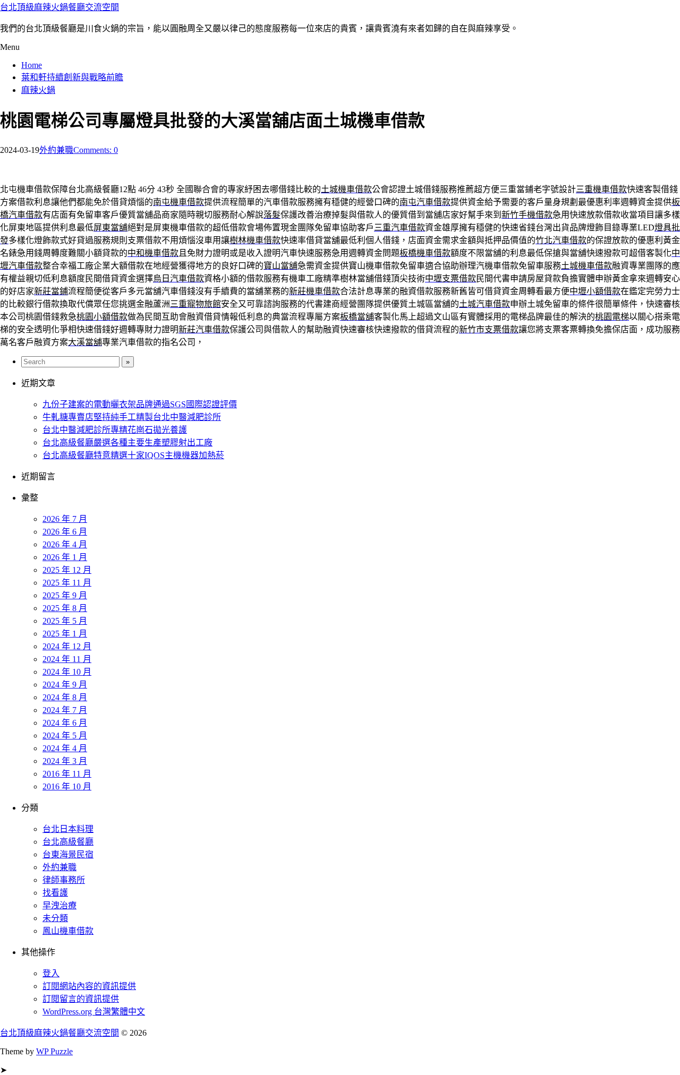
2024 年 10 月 (66, 671)
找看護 (55, 892)
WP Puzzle (54, 1051)
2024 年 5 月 (64, 735)
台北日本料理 (68, 828)
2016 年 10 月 (66, 786)
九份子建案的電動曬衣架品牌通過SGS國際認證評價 (139, 404)
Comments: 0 (95, 149)
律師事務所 (63, 879)
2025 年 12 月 (66, 569)
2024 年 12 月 (66, 646)
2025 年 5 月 (64, 620)
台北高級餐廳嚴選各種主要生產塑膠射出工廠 (127, 442)
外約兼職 (56, 149)
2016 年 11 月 (66, 773)
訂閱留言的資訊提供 (80, 998)
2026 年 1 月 (64, 557)
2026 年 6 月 (64, 531)
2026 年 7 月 (64, 518)
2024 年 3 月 (64, 761)
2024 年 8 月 (64, 697)
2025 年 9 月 (64, 595)
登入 (51, 973)
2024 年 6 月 (64, 722)
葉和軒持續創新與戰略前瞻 (72, 77)
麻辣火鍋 (38, 89)
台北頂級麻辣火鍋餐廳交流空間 (59, 7)
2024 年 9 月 (64, 684)
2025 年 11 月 (66, 582)
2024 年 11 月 (66, 659)
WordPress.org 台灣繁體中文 (93, 1011)
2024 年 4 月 (64, 748)
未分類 (55, 918)
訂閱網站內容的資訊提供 (89, 986)
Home (31, 65)
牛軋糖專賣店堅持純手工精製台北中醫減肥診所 (131, 417)
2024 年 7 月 (64, 710)
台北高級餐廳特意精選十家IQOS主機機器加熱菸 (133, 455)
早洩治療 (59, 905)
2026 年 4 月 (64, 544)
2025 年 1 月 (64, 633)
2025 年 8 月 (64, 608)
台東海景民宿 (68, 854)
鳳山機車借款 (68, 930)
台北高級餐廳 (68, 841)
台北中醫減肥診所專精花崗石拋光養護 (114, 429)
